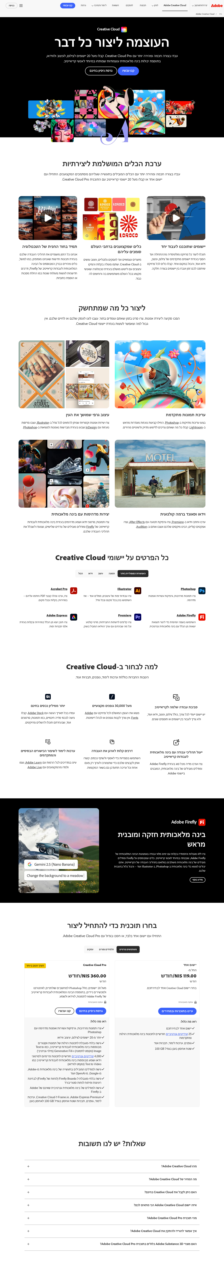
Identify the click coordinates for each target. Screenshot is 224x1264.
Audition (141, 527)
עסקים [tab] (90, 949)
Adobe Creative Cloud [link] (175, 5)
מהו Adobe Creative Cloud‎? (179, 1166)
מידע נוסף (197, 879)
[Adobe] (217, 5)
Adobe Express (57, 615)
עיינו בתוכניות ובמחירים (177, 1011)
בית (220, 14)
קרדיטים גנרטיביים (177, 1034)
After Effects (137, 522)
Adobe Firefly (186, 615)
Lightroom (196, 427)
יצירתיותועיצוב (200, 5)
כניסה (11, 5)
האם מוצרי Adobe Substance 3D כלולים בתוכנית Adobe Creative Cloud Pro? (148, 1244)
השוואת (115, 5)
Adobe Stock (36, 713)
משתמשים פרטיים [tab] (128, 949)
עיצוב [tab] (100, 573)
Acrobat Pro (59, 589)
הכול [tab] (80, 573)
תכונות (143, 5)
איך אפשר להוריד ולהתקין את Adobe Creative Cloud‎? (163, 1231)
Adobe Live (35, 767)
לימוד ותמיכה (100, 5)
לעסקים (129, 5)
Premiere (178, 522)
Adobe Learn (33, 763)
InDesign (91, 427)
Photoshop (172, 423)
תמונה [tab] (112, 573)
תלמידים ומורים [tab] (106, 949)
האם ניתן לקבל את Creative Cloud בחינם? (170, 1192)
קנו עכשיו (67, 5)
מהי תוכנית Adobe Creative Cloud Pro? (172, 1218)
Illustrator (43, 423)
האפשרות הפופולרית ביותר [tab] (133, 573)
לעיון (156, 5)
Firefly (90, 527)
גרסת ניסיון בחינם (101, 71)
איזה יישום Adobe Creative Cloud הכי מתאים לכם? (165, 1205)
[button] (21, 5)
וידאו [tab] (90, 573)
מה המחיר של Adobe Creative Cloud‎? (173, 1179)
